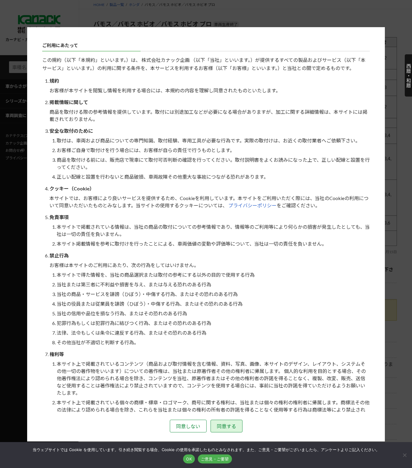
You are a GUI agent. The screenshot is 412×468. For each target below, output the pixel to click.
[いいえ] (404, 455)
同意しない (188, 426)
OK (189, 459)
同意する (226, 426)
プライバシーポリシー (252, 205)
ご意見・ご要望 (215, 459)
